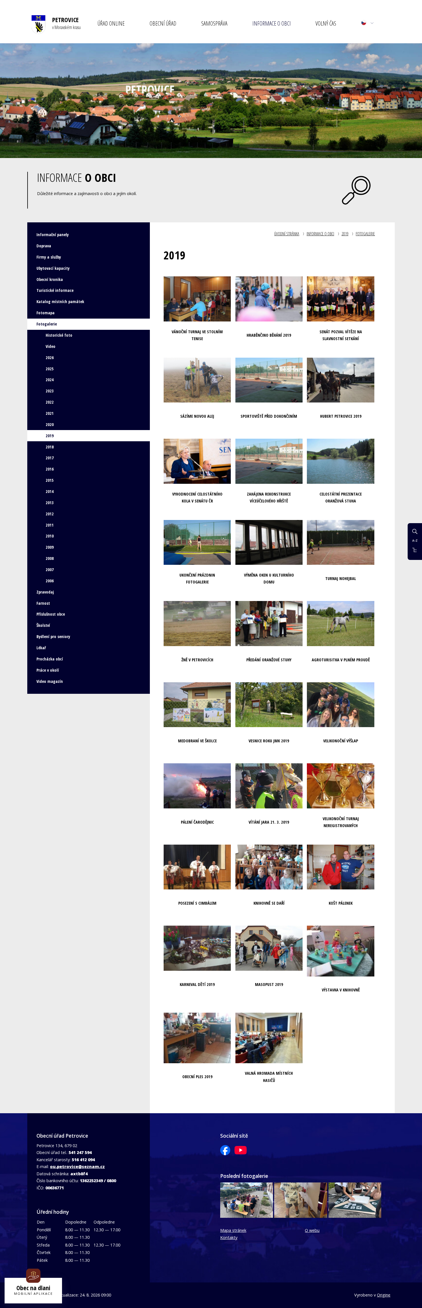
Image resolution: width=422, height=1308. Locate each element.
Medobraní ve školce (197, 740)
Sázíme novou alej (197, 416)
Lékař (41, 647)
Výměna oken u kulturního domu (269, 578)
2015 (50, 480)
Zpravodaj (45, 592)
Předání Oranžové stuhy (268, 659)
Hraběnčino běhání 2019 (269, 335)
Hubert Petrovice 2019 (340, 416)
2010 (50, 536)
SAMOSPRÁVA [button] (214, 23)
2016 (50, 469)
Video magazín (49, 681)
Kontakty (228, 1237)
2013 (50, 502)
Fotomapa (45, 312)
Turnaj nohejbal (340, 578)
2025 (50, 368)
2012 (50, 514)
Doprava (43, 245)
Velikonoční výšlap (340, 740)
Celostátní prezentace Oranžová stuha (341, 497)
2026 (50, 357)
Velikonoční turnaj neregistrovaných (341, 822)
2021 (50, 413)
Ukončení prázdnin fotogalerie (197, 578)
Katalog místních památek (60, 301)
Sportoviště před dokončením (269, 416)
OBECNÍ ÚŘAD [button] (163, 23)
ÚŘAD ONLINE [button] (111, 23)
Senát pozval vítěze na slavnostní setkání (341, 335)
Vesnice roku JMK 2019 (269, 740)
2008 (50, 558)
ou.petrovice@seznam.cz (77, 1166)
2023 (50, 391)
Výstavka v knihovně (341, 990)
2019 (345, 233)
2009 (50, 547)
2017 (50, 458)
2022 (50, 402)
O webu (312, 1230)
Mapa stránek (233, 1230)
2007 (50, 569)
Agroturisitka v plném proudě (341, 659)
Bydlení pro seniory (53, 636)
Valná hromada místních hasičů (269, 1076)
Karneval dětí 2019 (197, 984)
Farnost (43, 603)
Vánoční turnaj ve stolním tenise (197, 335)
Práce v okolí (47, 670)
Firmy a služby (48, 257)
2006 (50, 580)
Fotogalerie (365, 233)
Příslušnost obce (50, 614)
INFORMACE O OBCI (320, 233)
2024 (50, 379)
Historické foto (59, 335)
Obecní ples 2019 (197, 1076)
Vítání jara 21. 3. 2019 (269, 822)
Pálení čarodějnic (197, 822)
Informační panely (52, 234)
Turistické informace (54, 290)
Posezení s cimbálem (197, 903)
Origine (383, 1295)
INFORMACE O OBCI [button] (271, 23)
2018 (50, 447)
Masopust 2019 (269, 984)
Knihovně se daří (268, 903)
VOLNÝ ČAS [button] (325, 23)
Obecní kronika (49, 279)
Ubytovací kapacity (52, 268)
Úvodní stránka (286, 233)
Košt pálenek (341, 903)
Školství (43, 625)
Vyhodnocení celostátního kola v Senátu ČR (197, 497)
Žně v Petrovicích (197, 659)
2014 (50, 491)
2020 (50, 424)
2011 (50, 525)
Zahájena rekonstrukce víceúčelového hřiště (269, 497)
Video (50, 346)
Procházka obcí (49, 659)
